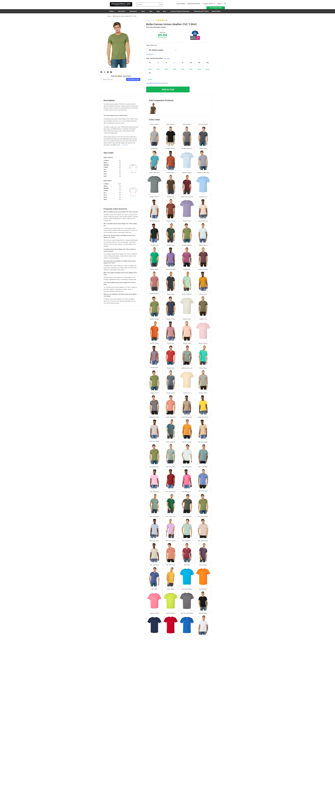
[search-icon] (161, 4)
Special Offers (180, 3)
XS (150, 62)
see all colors (149, 54)
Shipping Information (193, 3)
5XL (150, 72)
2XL (191, 62)
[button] (161, 20)
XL (183, 62)
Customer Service (208, 3)
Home (109, 16)
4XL (207, 62)
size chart (167, 58)
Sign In (219, 3)
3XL (199, 62)
